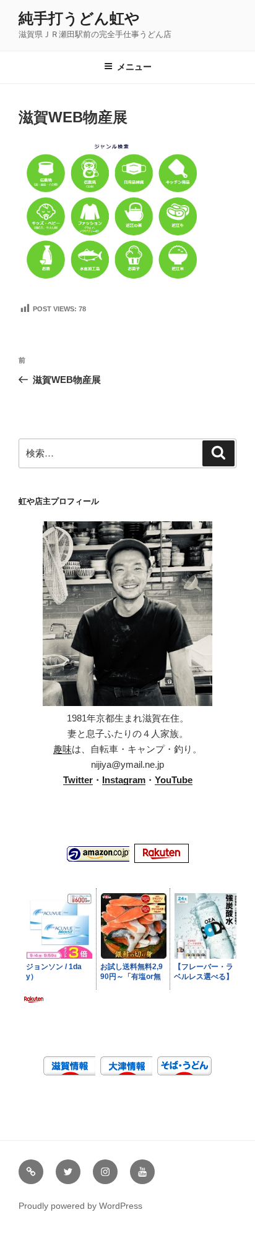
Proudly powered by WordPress (80, 1206)
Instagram (123, 780)
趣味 (62, 749)
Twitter (78, 780)
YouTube (173, 780)
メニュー (134, 67)
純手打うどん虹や (79, 18)
